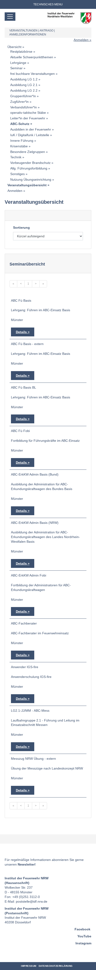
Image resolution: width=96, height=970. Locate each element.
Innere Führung (21, 140)
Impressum (28, 966)
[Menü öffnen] (10, 16)
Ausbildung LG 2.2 (24, 90)
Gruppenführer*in (23, 96)
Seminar (16, 68)
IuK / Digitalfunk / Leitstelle (29, 135)
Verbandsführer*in (23, 107)
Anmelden (81, 40)
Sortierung (21, 227)
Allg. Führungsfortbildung (28, 168)
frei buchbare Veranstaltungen (32, 74)
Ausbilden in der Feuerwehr (30, 129)
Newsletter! (27, 864)
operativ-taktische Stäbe (28, 112)
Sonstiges (17, 174)
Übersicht (14, 47)
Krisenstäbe (19, 146)
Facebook (82, 929)
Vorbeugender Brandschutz (30, 163)
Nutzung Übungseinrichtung (30, 179)
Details (21, 332)
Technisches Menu (48, 4)
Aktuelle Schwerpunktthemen (31, 57)
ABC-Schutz (19, 124)
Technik (15, 157)
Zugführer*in (19, 102)
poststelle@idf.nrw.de (31, 901)
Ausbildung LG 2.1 (24, 85)
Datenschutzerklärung (56, 966)
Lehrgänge (18, 63)
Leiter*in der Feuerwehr (27, 118)
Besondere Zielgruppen (27, 152)
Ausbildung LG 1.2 (24, 79)
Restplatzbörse (21, 51)
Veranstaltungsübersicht (27, 185)
